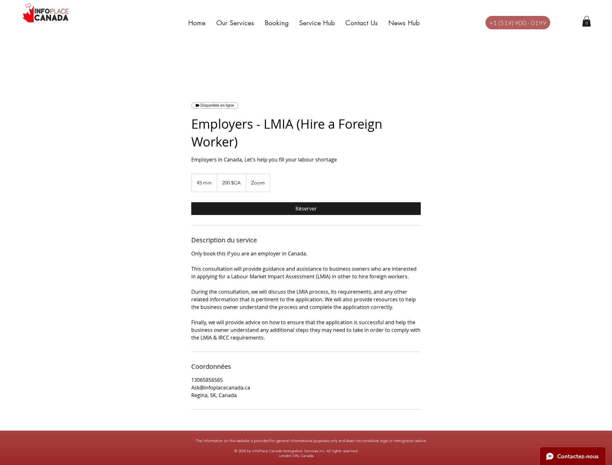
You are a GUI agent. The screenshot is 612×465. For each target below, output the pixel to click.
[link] (306, 208)
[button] (586, 21)
